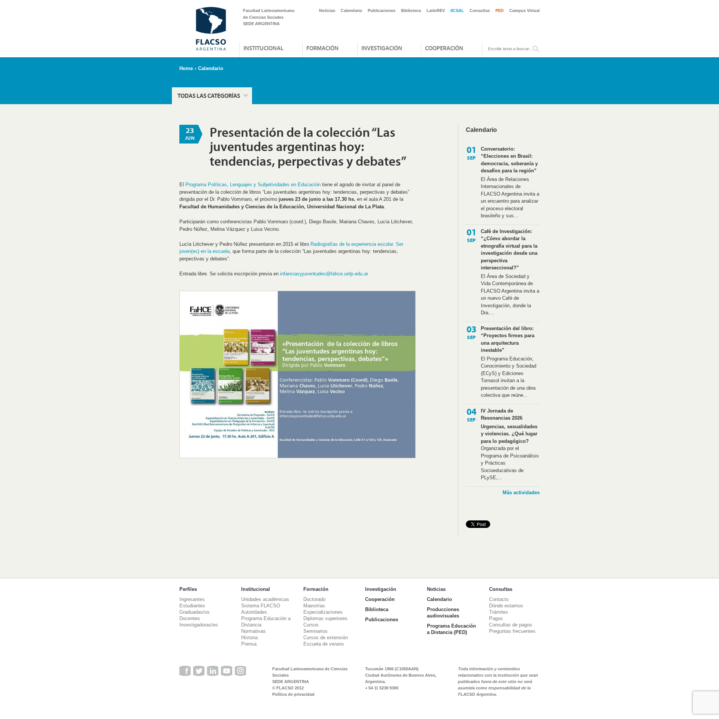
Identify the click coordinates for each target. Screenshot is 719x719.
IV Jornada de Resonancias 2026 (501, 414)
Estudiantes (192, 605)
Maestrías (314, 605)
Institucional (263, 48)
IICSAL (457, 10)
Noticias (327, 10)
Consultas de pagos (510, 625)
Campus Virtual (524, 10)
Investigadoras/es (198, 625)
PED (499, 10)
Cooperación (444, 48)
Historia (249, 637)
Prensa (249, 644)
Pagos (496, 618)
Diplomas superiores (325, 618)
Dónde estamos (506, 605)
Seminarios (315, 631)
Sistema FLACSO (260, 605)
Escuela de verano (323, 644)
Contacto (499, 599)
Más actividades (521, 492)
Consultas (480, 10)
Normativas (253, 631)
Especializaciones (323, 612)
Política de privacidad (293, 694)
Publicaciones (381, 10)
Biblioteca (411, 10)
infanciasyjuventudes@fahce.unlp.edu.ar (324, 274)
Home (186, 68)
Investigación (381, 48)
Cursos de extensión (325, 637)
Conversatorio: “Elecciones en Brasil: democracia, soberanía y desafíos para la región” (509, 160)
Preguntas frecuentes (512, 631)
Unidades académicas (265, 599)
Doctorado (314, 599)
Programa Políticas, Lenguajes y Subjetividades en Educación (253, 184)
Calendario (351, 10)
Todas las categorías (209, 95)
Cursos (311, 625)
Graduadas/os (194, 612)
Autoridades (254, 612)
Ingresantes (192, 599)
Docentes (189, 618)
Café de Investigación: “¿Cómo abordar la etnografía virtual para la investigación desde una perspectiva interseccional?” (509, 250)
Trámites (498, 612)
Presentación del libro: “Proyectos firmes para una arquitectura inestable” (507, 339)
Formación (322, 48)
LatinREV (436, 10)
